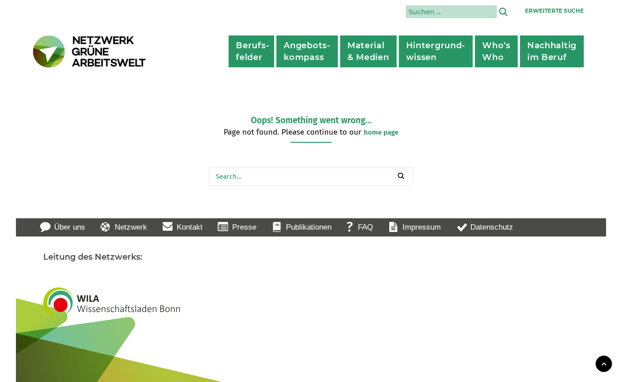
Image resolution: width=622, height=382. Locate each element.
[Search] (311, 176)
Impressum (422, 227)
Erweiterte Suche (554, 10)
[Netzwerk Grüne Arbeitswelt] (89, 52)
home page (381, 132)
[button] (401, 176)
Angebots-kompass (307, 51)
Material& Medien (368, 51)
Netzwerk (131, 227)
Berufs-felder (252, 51)
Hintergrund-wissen (436, 51)
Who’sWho (496, 51)
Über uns (69, 227)
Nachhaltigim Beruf (551, 51)
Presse (244, 227)
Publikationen (308, 227)
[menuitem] (251, 51)
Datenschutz (491, 227)
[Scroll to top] (604, 363)
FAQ (365, 227)
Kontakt (190, 227)
